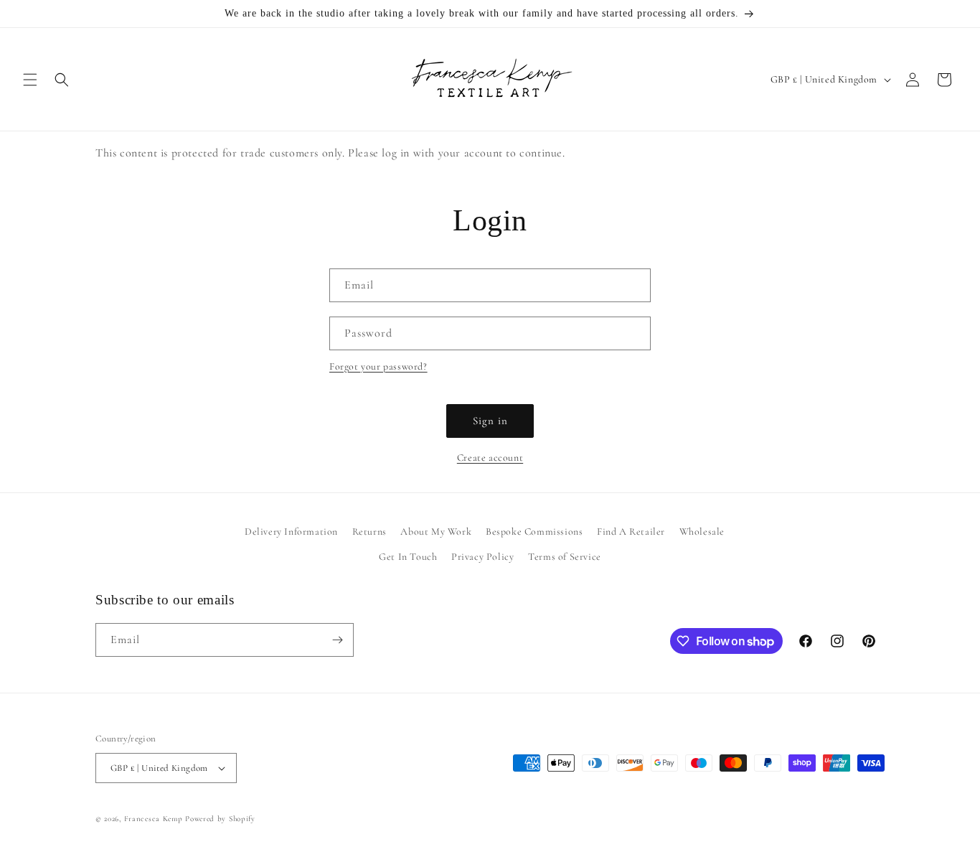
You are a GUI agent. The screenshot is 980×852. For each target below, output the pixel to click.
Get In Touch (408, 557)
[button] (30, 79)
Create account (490, 457)
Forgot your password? (378, 366)
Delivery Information (291, 531)
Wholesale (702, 531)
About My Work (435, 531)
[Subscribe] (337, 640)
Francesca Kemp (153, 818)
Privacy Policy (482, 557)
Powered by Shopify (220, 818)
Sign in (490, 420)
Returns (369, 531)
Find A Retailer (631, 531)
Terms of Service (564, 557)
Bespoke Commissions (534, 531)
